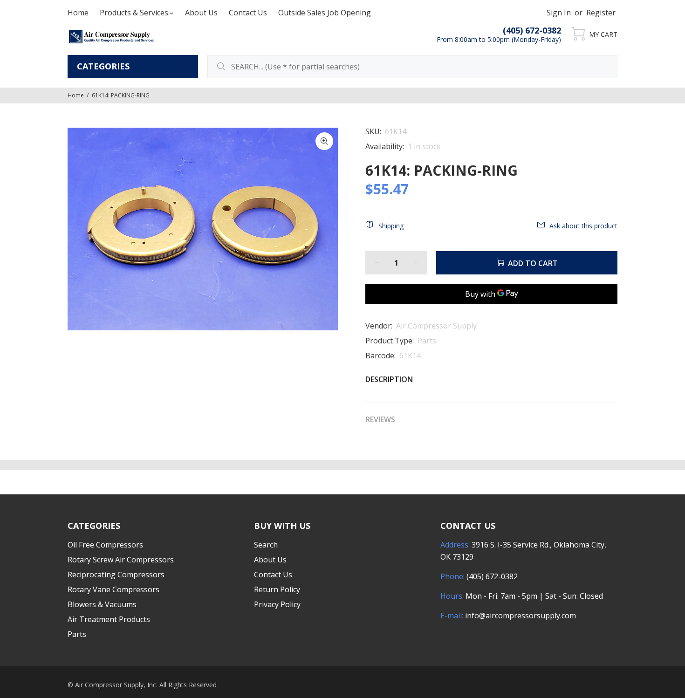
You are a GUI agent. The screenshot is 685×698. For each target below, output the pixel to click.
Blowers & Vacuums (102, 604)
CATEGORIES (103, 66)
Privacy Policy (277, 604)
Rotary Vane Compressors (113, 589)
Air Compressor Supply (436, 326)
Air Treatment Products (109, 619)
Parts (427, 340)
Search (266, 545)
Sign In (559, 12)
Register (601, 12)
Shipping (391, 225)
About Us (270, 559)
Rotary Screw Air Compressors (121, 559)
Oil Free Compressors (105, 545)
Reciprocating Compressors (116, 574)
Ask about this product (583, 225)
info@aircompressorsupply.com (520, 615)
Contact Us (273, 574)
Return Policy (277, 589)
